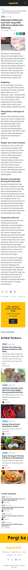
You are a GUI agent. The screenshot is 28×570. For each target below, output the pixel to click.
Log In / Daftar (13, 321)
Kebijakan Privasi (16, 552)
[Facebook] (2, 291)
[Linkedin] (14, 291)
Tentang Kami (6, 552)
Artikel (3, 9)
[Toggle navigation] (25, 3)
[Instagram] (10, 291)
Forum (19, 555)
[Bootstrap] (13, 547)
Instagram (10, 555)
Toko (15, 555)
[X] (6, 291)
